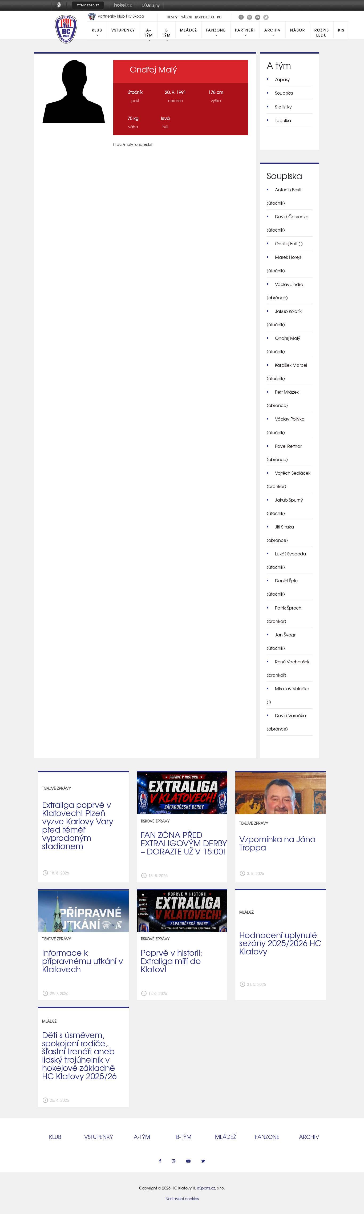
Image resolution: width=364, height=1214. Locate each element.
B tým (166, 32)
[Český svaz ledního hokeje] (61, 9)
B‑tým (183, 1136)
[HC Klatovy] (241, 16)
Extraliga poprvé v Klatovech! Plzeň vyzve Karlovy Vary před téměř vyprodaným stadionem (77, 824)
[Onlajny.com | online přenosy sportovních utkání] (151, 9)
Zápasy (282, 79)
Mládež (188, 30)
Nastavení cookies (182, 1198)
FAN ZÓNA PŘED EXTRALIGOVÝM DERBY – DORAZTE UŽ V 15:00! (184, 843)
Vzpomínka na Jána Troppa (277, 843)
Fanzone (216, 30)
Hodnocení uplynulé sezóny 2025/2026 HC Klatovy (280, 943)
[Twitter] (266, 16)
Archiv (272, 30)
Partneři (245, 30)
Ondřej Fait (289, 243)
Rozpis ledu (204, 17)
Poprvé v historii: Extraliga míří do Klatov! (171, 960)
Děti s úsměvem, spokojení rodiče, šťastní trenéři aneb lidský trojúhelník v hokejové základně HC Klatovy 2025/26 (79, 1055)
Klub (97, 30)
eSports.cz (206, 1188)
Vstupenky (123, 30)
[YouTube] (257, 16)
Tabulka (283, 120)
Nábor (186, 17)
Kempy (172, 17)
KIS (219, 17)
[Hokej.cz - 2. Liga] (123, 9)
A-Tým (148, 32)
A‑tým (142, 1136)
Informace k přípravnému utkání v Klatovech (82, 960)
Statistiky (283, 106)
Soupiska (284, 93)
